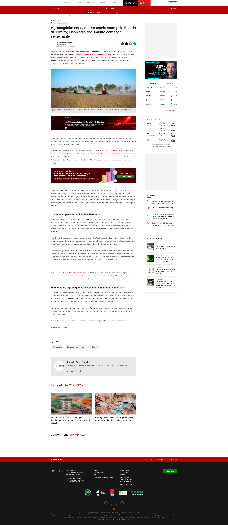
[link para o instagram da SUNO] (116, 503)
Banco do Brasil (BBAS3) (61, 23)
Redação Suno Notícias (78, 362)
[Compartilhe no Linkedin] (134, 43)
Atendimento (124, 470)
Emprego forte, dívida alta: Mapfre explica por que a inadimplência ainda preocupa (114, 418)
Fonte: (171, 110)
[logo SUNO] (54, 3)
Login (96, 470)
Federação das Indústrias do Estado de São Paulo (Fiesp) (89, 54)
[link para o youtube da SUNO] (122, 503)
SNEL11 (105, 12)
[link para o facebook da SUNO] (106, 503)
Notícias (53, 16)
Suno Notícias (56, 459)
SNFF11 (117, 12)
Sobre (144, 459)
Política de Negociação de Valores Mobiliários (75, 481)
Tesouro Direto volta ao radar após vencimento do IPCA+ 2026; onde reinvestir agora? (70, 420)
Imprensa (123, 475)
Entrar (173, 2)
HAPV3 (149, 104)
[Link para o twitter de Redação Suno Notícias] (76, 371)
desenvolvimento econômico (74, 273)
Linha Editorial (173, 459)
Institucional (71, 470)
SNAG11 (98, 12)
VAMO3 (149, 87)
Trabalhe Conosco (126, 482)
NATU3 (149, 96)
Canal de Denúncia (126, 479)
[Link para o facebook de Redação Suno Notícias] (72, 371)
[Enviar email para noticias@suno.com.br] (67, 371)
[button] (56, 8)
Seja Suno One (99, 475)
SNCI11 (130, 12)
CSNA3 (149, 100)
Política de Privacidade (157, 459)
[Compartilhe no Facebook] (122, 43)
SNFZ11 (92, 12)
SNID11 (111, 12)
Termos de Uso (71, 484)
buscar (173, 8)
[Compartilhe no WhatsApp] (130, 43)
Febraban (93, 347)
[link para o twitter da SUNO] (111, 503)
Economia (59, 16)
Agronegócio (57, 347)
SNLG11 (136, 12)
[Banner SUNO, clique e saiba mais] (93, 124)
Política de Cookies (73, 475)
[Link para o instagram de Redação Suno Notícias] (81, 371)
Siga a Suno (124, 472)
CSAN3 (149, 91)
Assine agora (169, 471)
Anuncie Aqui (124, 477)
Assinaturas (98, 472)
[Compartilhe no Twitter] (126, 43)
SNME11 (123, 12)
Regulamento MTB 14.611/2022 (104, 477)
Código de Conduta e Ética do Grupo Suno (73, 477)
